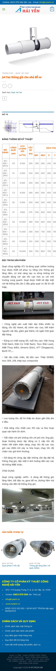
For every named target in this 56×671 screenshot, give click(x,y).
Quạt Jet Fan (22, 73)
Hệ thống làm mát (18, 661)
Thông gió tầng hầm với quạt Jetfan (39, 567)
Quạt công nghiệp (15, 659)
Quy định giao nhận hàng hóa (18, 635)
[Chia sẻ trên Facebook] (4, 98)
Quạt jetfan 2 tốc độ (11, 566)
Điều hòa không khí (38, 661)
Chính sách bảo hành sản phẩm (19, 631)
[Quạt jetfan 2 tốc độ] (14, 549)
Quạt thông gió (15, 657)
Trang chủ (7, 73)
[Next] (54, 555)
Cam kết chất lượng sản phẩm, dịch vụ (22, 644)
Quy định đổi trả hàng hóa (17, 640)
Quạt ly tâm (15, 655)
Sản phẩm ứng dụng (28, 663)
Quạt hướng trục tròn (34, 655)
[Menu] (3, 9)
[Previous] (2, 555)
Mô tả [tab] (5, 114)
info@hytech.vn (46, 2)
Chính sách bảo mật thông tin (18, 626)
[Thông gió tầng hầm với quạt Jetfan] (41, 549)
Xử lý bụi (44, 659)
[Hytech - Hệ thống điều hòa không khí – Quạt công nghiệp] (27, 9)
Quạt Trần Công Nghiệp (36, 657)
